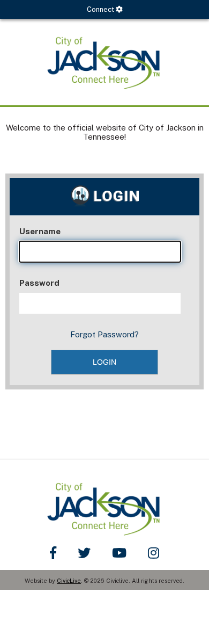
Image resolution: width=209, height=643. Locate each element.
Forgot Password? (104, 334)
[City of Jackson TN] (104, 62)
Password (39, 282)
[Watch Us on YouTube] (119, 552)
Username (40, 231)
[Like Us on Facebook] (53, 552)
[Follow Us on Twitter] (84, 552)
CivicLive (69, 580)
